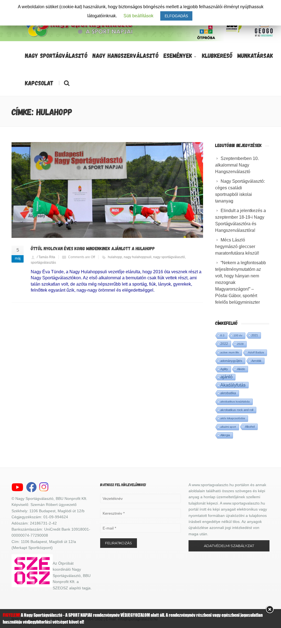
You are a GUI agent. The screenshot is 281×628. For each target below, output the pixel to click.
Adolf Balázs (256, 352)
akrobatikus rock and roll (236, 410)
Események (178, 55)
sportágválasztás (43, 262)
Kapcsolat (39, 82)
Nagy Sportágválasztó (56, 55)
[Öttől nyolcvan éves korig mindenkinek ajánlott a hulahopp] (107, 190)
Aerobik (256, 360)
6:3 (222, 335)
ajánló (226, 376)
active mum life (229, 352)
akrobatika (228, 393)
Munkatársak (255, 55)
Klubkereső (217, 55)
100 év (238, 335)
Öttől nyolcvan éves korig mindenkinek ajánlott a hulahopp (93, 248)
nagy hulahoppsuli (137, 257)
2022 (224, 344)
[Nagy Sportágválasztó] (79, 36)
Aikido (241, 369)
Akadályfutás (233, 384)
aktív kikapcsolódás (232, 418)
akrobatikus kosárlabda (235, 401)
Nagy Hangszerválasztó (125, 55)
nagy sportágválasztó (169, 257)
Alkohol (250, 426)
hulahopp (115, 257)
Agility (224, 369)
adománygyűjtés (231, 360)
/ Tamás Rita (46, 257)
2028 (240, 343)
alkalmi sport (228, 426)
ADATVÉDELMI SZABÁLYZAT (229, 545)
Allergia (225, 435)
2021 (254, 335)
